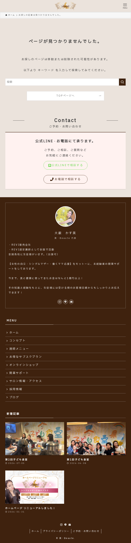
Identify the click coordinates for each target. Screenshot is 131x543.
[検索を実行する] (122, 82)
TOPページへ (65, 96)
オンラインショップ (24, 365)
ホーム (14, 333)
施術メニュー (19, 349)
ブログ (14, 397)
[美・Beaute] (65, 6)
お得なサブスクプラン (25, 357)
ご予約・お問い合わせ (86, 531)
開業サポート (19, 373)
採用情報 (16, 389)
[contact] (71, 302)
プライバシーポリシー (56, 531)
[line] (65, 302)
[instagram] (59, 302)
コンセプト (17, 341)
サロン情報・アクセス (25, 381)
